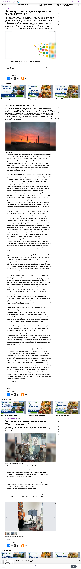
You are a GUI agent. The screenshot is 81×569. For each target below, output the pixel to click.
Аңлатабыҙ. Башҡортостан (11, 418)
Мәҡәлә (3, 4)
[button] (55, 516)
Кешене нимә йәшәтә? (22, 4)
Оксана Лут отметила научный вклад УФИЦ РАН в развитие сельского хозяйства (65, 5)
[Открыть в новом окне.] (10, 78)
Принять (73, 566)
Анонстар (7, 8)
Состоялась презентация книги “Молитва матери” (44, 5)
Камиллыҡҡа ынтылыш (10, 102)
